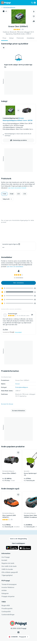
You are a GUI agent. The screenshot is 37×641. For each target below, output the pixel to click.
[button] (4, 11)
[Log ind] (35, 2)
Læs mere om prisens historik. (17, 188)
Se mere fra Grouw (7, 404)
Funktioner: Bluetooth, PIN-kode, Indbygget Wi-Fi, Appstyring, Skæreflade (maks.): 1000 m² (18, 33)
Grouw (17, 384)
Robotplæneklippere (9, 7)
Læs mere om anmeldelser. (15, 266)
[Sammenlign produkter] (34, 21)
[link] (18, 124)
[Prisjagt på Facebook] (18, 632)
